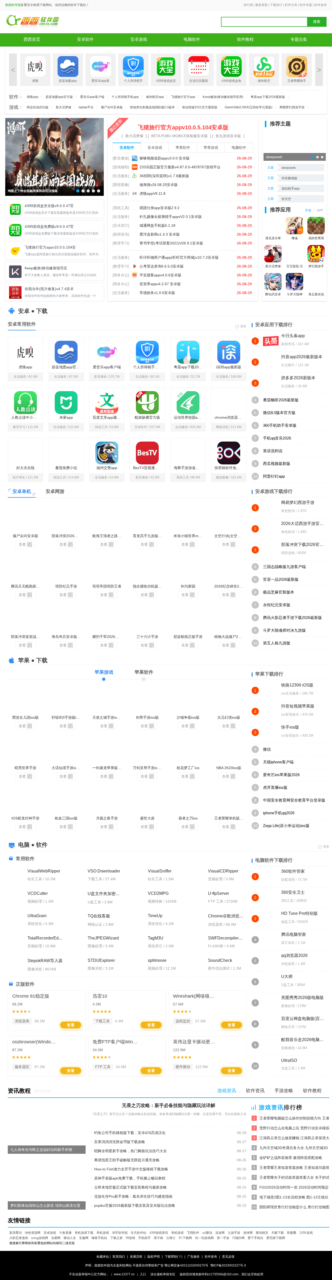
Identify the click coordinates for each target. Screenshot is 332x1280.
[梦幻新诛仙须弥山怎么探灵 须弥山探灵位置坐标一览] (47, 1183)
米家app (66, 417)
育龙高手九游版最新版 (149, 536)
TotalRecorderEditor (45, 938)
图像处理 (288, 1006)
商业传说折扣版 (38, 107)
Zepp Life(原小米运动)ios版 (286, 825)
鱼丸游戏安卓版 (228, 136)
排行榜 (248, 5)
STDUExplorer (101, 960)
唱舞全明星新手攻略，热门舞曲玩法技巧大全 (130, 1151)
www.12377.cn (124, 1274)
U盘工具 (287, 985)
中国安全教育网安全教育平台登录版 (294, 800)
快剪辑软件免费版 (229, 468)
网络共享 (288, 1027)
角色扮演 (288, 511)
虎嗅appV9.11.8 (152, 193)
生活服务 (288, 386)
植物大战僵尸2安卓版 (230, 637)
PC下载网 (185, 1238)
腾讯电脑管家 (293, 934)
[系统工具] (121, 208)
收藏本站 (102, 1256)
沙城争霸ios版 (188, 717)
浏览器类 (22, 1021)
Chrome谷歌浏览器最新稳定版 (226, 916)
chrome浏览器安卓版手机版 (230, 417)
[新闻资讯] (121, 234)
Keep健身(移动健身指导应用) (223, 97)
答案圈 (291, 1233)
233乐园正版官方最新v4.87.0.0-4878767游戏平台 (180, 167)
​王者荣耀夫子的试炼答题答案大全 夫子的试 (294, 1177)
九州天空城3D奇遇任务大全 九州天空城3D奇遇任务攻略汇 (293, 1148)
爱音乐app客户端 (92, 97)
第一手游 (223, 1238)
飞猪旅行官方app (183, 97)
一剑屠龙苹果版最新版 (108, 768)
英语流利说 (272, 451)
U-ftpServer (218, 893)
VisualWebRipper (43, 871)
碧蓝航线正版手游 (188, 637)
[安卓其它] (121, 225)
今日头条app (293, 336)
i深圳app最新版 (228, 367)
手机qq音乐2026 (277, 438)
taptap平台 (86, 107)
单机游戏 (102, 1233)
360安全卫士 (293, 892)
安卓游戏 (138, 39)
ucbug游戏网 (39, 1238)
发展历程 (136, 1256)
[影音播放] (121, 158)
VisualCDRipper (223, 871)
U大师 (287, 976)
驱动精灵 (262, 1233)
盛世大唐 (147, 818)
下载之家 (116, 1238)
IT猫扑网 (238, 1238)
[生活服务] (121, 176)
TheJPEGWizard (103, 938)
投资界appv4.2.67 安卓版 (160, 284)
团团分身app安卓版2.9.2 (159, 208)
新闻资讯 (288, 344)
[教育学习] (121, 243)
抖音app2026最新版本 (301, 357)
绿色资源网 (32, 1233)
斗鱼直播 (65, 1233)
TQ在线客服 (99, 916)
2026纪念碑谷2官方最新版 (230, 586)
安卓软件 (85, 39)
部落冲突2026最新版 (68, 536)
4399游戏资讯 (158, 1233)
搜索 (316, 22)
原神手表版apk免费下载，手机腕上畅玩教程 (129, 1178)
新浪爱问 (15, 1233)
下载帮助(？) (173, 1256)
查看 (22, 544)
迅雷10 (100, 996)
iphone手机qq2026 (278, 813)
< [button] (13, 69)
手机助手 (144, 1238)
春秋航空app (155, 97)
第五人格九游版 (276, 643)
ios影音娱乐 (290, 714)
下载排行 (276, 5)
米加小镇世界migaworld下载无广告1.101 (190, 536)
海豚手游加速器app (189, 468)
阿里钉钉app (274, 476)
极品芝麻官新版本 (278, 592)
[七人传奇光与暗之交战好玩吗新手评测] (47, 1127)
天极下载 (277, 1233)
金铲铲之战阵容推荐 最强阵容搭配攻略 (290, 1158)
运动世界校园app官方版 (189, 417)
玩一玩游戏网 (204, 1238)
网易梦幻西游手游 (292, 107)
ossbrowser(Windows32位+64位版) (35, 1041)
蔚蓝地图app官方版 (59, 97)
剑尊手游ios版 (147, 717)
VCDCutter (37, 893)
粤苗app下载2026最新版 (268, 97)
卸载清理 (288, 880)
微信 (267, 749)
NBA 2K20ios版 (228, 768)
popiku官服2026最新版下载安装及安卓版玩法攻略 (134, 1205)
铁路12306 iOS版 (297, 685)
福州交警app (106, 468)
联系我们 (119, 1256)
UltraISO (289, 1060)
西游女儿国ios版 (25, 717)
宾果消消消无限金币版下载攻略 (119, 1142)
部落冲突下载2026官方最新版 (302, 544)
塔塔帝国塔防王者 (106, 586)
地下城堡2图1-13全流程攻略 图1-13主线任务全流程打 (293, 1197)
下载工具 (102, 1021)
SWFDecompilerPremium (226, 938)
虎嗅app (32, 97)
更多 (243, 326)
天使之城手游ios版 (107, 717)
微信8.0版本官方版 (279, 412)
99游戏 (130, 1238)
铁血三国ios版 (66, 818)
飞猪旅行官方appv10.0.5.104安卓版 (183, 127)
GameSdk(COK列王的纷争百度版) (248, 107)
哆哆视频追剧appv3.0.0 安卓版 (165, 158)
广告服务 (193, 1256)
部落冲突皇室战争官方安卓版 (27, 637)
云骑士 (171, 1238)
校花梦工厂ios (188, 768)
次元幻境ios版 (228, 717)
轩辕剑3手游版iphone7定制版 (68, 717)
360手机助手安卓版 (279, 425)
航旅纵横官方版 (147, 417)
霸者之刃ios (188, 818)
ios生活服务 (290, 693)
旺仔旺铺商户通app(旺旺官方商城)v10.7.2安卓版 (179, 257)
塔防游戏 (288, 553)
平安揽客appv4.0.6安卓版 (160, 275)
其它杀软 (288, 943)
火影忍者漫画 (18, 1238)
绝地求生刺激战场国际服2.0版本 (152, 107)
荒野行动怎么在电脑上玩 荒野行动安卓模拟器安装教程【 (294, 1128)
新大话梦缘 (63, 107)
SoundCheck (220, 960)
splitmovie (157, 960)
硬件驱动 (183, 1067)
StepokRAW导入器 (45, 960)
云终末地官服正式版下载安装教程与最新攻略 (130, 1187)
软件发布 (320, 5)
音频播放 (288, 1048)
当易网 (55, 1238)
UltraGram (36, 916)
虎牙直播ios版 (275, 787)
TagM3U (155, 938)
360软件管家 (293, 871)
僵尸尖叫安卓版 (112, 107)
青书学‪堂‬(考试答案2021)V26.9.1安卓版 (171, 243)
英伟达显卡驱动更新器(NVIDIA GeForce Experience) (196, 1041)
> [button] (319, 69)
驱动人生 (70, 1238)
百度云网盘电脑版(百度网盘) (302, 1018)
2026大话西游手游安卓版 (302, 523)
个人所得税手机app (125, 97)
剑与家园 (188, 586)
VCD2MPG (158, 893)
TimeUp (155, 916)
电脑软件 (192, 39)
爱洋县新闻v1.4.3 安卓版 (160, 234)
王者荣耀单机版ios (229, 818)
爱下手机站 (255, 1238)
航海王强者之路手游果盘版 (108, 536)
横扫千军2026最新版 (108, 637)
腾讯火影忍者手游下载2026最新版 (292, 617)
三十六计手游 (147, 637)
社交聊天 (288, 365)
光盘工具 (288, 1068)
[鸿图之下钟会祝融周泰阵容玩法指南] (54, 156)
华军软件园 (120, 1233)
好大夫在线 (25, 468)
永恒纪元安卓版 (276, 605)
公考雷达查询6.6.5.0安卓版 (162, 266)
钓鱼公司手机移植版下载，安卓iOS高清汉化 (129, 1133)
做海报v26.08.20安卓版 (159, 185)
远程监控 (183, 1021)
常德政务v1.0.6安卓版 (157, 293)
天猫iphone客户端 (278, 762)
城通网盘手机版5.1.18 (157, 225)
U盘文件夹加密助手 (106, 893)
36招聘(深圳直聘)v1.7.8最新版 (164, 176)
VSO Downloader (104, 871)
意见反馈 (228, 1256)
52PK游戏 (306, 1233)
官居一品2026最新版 (281, 579)
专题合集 (298, 39)
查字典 (158, 1238)
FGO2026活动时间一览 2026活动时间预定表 (294, 1187)
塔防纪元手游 (66, 586)
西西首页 (32, 39)
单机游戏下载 (84, 1233)
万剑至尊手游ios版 (148, 768)
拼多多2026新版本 (298, 378)
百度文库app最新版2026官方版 (108, 417)
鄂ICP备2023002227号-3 (228, 1265)
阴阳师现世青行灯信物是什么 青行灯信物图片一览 (294, 1207)
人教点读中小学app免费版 (27, 417)
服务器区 (22, 1067)
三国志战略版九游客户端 (284, 566)
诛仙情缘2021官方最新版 (199, 107)
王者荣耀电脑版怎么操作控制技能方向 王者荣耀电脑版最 (294, 1118)
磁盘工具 (288, 922)
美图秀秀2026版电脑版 (302, 997)
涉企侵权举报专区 (162, 1274)
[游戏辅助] (121, 167)
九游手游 (234, 1233)
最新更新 (261, 5)
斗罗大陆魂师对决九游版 (284, 630)
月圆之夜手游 (107, 818)
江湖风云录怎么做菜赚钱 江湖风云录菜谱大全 (294, 1138)
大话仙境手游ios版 (67, 768)
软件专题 (306, 5)
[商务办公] (121, 275)
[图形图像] (121, 185)
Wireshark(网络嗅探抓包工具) (196, 996)
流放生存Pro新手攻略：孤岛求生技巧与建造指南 (133, 1196)
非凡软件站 (138, 1233)
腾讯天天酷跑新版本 (27, 586)
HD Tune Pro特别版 (299, 913)
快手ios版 (290, 727)
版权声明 (153, 1256)
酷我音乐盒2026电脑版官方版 (302, 1039)
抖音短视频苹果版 (297, 706)
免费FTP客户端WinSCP (115, 1041)
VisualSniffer (159, 871)
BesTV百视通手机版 (149, 468)
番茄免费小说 (66, 468)
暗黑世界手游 (25, 768)
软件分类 (291, 5)
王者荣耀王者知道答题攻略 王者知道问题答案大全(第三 (294, 1168)
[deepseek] (295, 145)
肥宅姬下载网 (275, 1238)
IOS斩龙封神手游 (25, 818)
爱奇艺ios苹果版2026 (281, 774)
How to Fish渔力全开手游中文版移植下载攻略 (131, 1169)
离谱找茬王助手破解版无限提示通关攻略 (127, 1160)
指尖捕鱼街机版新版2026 (149, 586)
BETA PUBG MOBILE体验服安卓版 (179, 136)
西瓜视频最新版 (276, 463)
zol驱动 (207, 1233)
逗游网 (220, 1233)
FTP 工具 (102, 1067)
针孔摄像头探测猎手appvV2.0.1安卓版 (171, 217)
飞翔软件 (193, 1233)
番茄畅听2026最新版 (281, 400)
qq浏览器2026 (294, 955)
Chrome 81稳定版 (30, 996)
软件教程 (245, 39)
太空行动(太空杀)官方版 (230, 536)
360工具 (287, 901)
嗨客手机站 (99, 1238)
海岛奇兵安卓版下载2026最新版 (68, 637)
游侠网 (248, 1233)
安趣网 (83, 1238)
